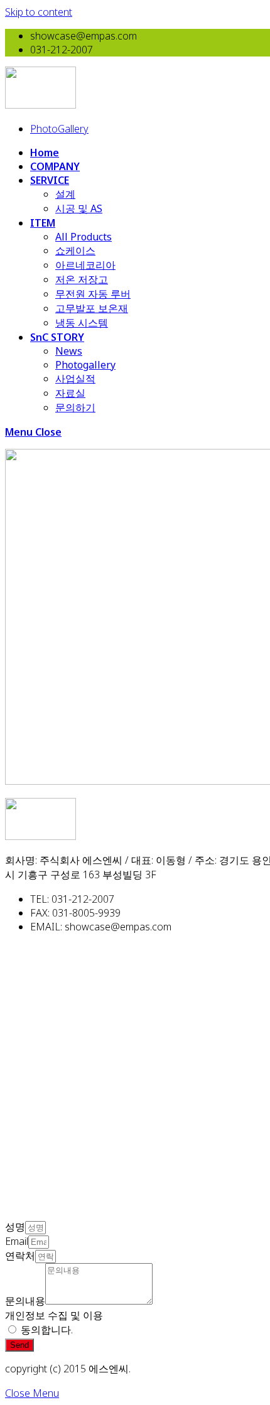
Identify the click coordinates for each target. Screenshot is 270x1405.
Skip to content (38, 12)
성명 (15, 1227)
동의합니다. (47, 1330)
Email (16, 1241)
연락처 (20, 1255)
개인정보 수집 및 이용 (54, 1315)
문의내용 (25, 1301)
